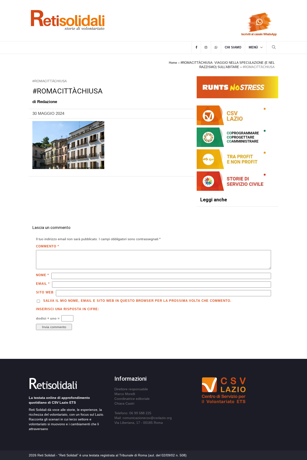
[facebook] (196, 47)
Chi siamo (233, 47)
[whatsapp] (216, 47)
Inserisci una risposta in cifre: (67, 309)
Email (43, 283)
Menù (253, 47)
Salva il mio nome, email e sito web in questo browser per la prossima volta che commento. (137, 301)
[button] (274, 47)
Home (173, 62)
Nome (42, 275)
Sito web (44, 292)
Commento (47, 246)
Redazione (47, 101)
